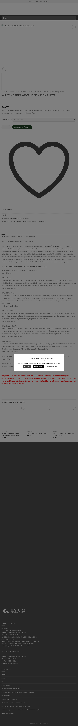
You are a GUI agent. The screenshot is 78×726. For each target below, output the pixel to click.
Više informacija (51, 366)
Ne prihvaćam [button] (38, 366)
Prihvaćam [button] (27, 366)
